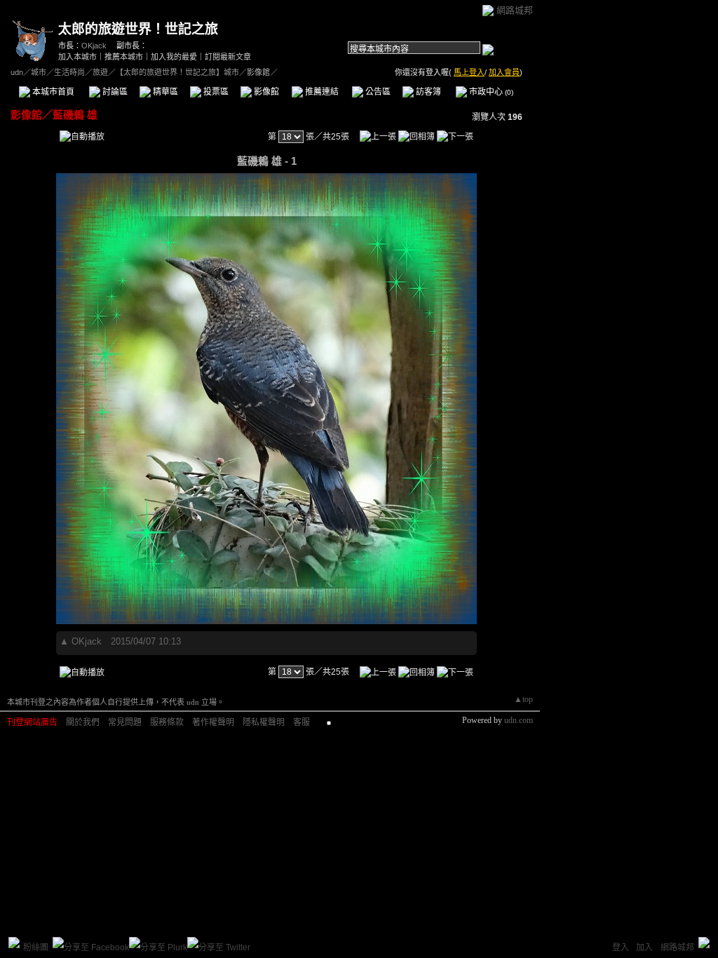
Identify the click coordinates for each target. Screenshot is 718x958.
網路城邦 (514, 10)
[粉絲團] (14, 942)
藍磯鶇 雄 (75, 115)
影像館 (265, 92)
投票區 (215, 92)
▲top (523, 699)
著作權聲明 (213, 722)
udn (17, 72)
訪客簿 (427, 92)
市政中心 (490, 92)
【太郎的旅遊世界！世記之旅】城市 (177, 72)
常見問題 (125, 722)
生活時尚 (69, 72)
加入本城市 (77, 57)
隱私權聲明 (264, 722)
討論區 (114, 92)
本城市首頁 (52, 92)
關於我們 (83, 722)
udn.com (518, 720)
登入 (620, 947)
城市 (38, 72)
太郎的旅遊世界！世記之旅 (138, 29)
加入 (644, 947)
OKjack (94, 45)
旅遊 (100, 72)
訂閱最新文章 (228, 57)
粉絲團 (35, 947)
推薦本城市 (123, 57)
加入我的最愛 (174, 57)
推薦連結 (321, 92)
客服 (301, 722)
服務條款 (167, 722)
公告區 (377, 92)
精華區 (164, 92)
